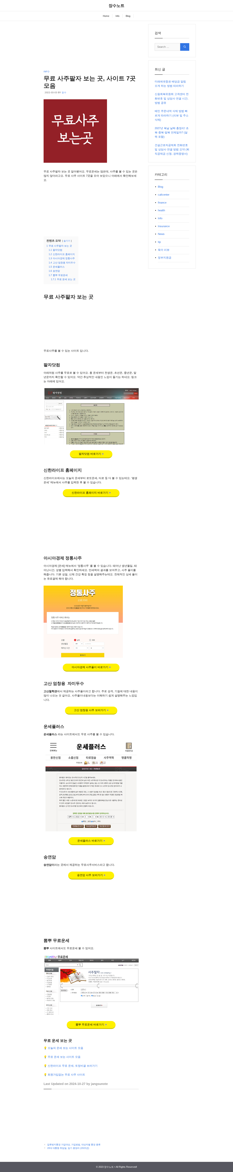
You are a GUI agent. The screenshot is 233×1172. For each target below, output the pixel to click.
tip (159, 241)
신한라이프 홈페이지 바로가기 (90, 492)
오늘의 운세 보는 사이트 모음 (65, 1048)
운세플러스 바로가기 (89, 840)
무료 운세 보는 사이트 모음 (64, 1056)
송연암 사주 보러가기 (90, 875)
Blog (128, 16)
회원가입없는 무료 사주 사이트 (66, 1074)
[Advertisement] (91, 46)
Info (117, 16)
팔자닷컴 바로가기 (90, 453)
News (161, 234)
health (161, 210)
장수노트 (116, 5)
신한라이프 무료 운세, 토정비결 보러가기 (72, 1065)
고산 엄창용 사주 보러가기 (90, 710)
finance (162, 202)
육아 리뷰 (163, 249)
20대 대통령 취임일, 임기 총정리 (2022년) (68, 1148)
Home (106, 16)
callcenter (163, 194)
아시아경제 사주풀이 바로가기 (90, 667)
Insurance (164, 226)
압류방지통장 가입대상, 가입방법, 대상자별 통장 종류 (73, 1144)
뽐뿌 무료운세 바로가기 (90, 1024)
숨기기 (67, 241)
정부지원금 (164, 257)
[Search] (184, 47)
